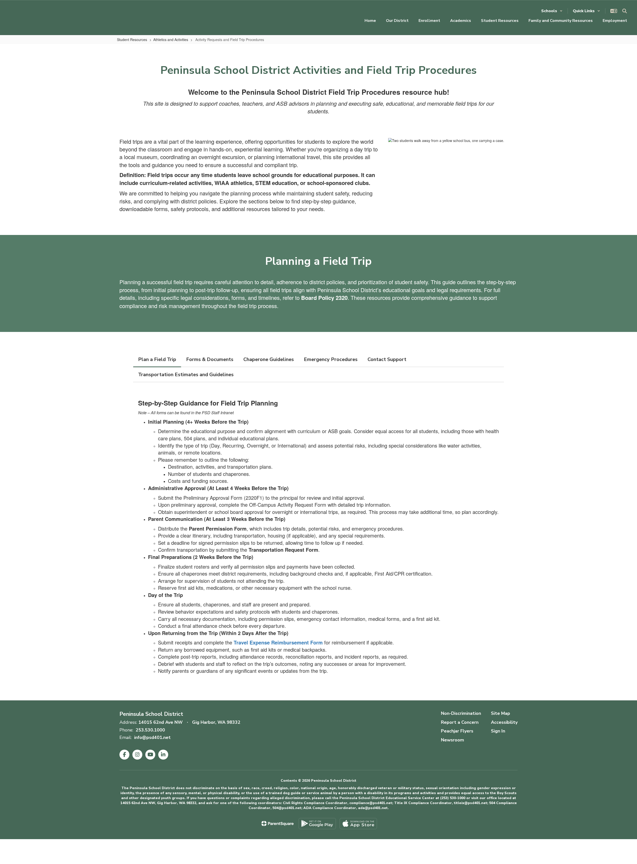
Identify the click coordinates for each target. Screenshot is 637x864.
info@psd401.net (152, 737)
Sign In (498, 731)
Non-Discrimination (461, 713)
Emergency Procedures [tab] (331, 359)
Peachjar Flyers (457, 731)
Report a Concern (459, 722)
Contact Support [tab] (387, 359)
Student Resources (132, 39)
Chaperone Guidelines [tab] (268, 359)
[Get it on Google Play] (317, 823)
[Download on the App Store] (358, 823)
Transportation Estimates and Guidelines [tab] (186, 374)
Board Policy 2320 (324, 298)
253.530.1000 (150, 730)
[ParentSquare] (277, 823)
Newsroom (452, 740)
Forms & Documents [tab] (209, 359)
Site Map (500, 713)
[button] (552, 11)
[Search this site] (624, 10)
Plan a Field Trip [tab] (157, 359)
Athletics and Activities (170, 39)
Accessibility (504, 722)
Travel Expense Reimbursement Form (278, 642)
